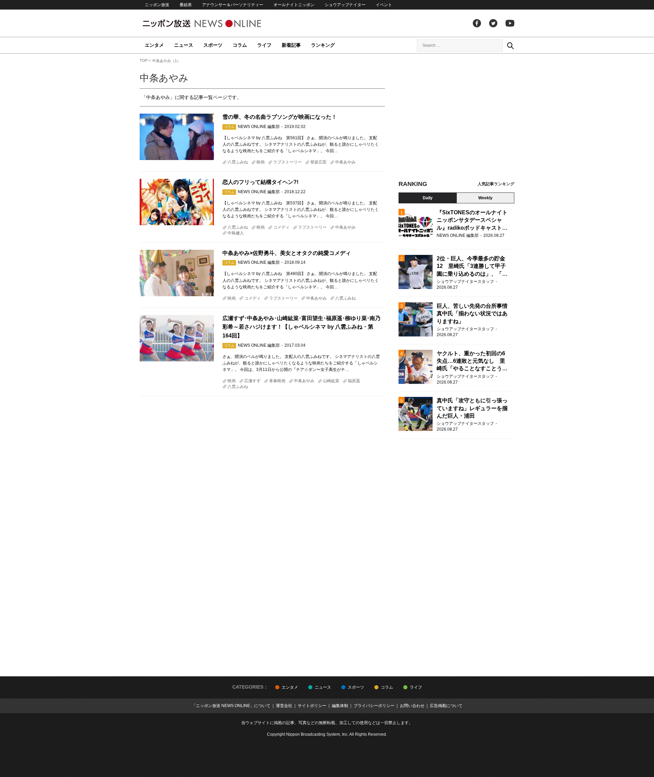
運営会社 (284, 705)
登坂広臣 (318, 162)
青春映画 (277, 380)
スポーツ (212, 45)
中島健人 (236, 233)
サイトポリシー (312, 705)
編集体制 (340, 705)
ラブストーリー (287, 162)
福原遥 (354, 380)
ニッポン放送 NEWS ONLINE (214, 23)
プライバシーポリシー (374, 705)
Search (510, 45)
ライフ (264, 45)
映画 (260, 162)
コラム (240, 45)
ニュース (183, 45)
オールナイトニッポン (294, 4)
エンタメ (154, 45)
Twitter (493, 23)
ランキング (323, 45)
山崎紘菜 (331, 380)
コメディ (281, 227)
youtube (509, 23)
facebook (477, 23)
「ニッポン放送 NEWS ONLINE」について (231, 705)
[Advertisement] (456, 119)
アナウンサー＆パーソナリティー (232, 4)
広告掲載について (446, 705)
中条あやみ (345, 162)
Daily (428, 198)
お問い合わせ (412, 705)
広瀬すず (252, 380)
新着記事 (291, 45)
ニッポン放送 (157, 4)
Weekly (485, 198)
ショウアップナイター (345, 4)
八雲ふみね (238, 162)
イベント (384, 4)
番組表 (186, 4)
